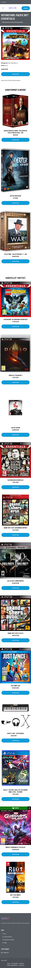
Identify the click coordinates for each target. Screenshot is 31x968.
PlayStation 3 (14, 63)
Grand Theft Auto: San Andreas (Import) (15, 528)
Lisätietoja (15, 74)
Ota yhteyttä (14, 963)
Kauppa (26, 8)
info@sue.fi (4, 2)
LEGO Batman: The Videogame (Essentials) (15, 319)
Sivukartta (21, 965)
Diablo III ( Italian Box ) (15, 375)
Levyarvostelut (8, 937)
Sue (5, 933)
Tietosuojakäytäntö (12, 965)
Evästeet (21, 963)
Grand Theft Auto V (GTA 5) (15, 633)
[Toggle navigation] (3, 8)
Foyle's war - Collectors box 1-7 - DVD (15, 254)
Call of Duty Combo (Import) (15, 581)
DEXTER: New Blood (15, 196)
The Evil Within (15, 428)
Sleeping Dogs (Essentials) (15, 480)
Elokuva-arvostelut (9, 939)
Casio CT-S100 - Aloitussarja (15, 733)
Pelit (9, 63)
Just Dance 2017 (15, 685)
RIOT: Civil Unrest (15, 895)
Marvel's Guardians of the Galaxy (15, 847)
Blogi (5, 942)
